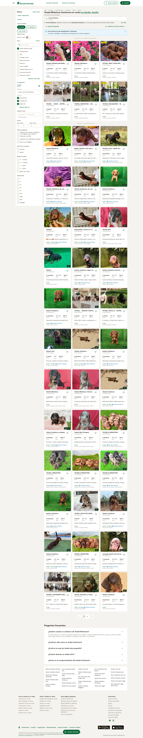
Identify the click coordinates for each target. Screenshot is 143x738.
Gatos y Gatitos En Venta (47, 696)
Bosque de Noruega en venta (48, 699)
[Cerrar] (125, 31)
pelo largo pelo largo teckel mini (117, 684)
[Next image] (68, 51)
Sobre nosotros (112, 699)
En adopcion (31, 27)
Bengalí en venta (45, 706)
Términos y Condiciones (39, 734)
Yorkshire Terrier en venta (26, 703)
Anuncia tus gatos (113, 715)
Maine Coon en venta (46, 708)
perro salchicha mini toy (118, 675)
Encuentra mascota (52, 3)
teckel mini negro (100, 686)
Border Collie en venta (25, 708)
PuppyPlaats (41, 727)
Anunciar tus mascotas (115, 710)
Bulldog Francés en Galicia (69, 708)
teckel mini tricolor (100, 678)
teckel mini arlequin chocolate (52, 675)
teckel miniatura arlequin (50, 685)
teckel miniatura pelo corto (84, 682)
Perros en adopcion (66, 714)
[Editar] (39, 86)
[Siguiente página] (92, 616)
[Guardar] (68, 64)
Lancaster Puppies (74, 727)
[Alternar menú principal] (13, 3)
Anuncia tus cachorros (114, 712)
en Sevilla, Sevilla (89, 12)
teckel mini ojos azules (69, 686)
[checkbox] (18, 48)
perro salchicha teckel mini (68, 670)
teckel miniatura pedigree (83, 686)
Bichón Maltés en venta (26, 701)
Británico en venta (45, 701)
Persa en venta (44, 710)
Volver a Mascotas (23, 15)
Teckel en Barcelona (67, 699)
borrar (38, 41)
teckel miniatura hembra (53, 669)
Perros (20, 19)
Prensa (110, 706)
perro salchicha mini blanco (101, 670)
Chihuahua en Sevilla (67, 706)
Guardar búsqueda (53, 26)
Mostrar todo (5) (25, 107)
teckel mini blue (83, 669)
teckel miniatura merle (69, 683)
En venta (21, 27)
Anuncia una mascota (68, 3)
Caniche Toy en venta (25, 712)
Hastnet (33, 727)
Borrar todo (36, 12)
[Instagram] (113, 720)
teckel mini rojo (115, 669)
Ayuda (110, 703)
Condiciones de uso (114, 708)
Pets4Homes (25, 727)
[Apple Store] (117, 727)
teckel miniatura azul (117, 672)
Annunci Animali (62, 727)
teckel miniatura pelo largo (68, 674)
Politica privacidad (113, 701)
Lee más (123, 22)
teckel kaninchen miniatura (100, 674)
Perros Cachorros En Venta (27, 696)
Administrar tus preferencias (25, 735)
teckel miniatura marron (118, 678)
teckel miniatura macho (53, 672)
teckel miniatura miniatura (67, 679)
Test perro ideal (113, 717)
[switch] (28, 37)
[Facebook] (109, 720)
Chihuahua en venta (24, 699)
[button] (57, 51)
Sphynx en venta (45, 703)
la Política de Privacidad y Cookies (54, 734)
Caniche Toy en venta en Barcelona (68, 711)
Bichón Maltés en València (69, 703)
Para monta (22, 31)
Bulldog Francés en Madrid (69, 701)
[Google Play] (104, 727)
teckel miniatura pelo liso (84, 672)
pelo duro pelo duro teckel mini (84, 677)
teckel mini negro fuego (118, 681)
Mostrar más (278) (34, 78)
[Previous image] (47, 51)
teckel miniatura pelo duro (52, 680)
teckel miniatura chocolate (99, 682)
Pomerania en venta (24, 706)
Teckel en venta (23, 710)
